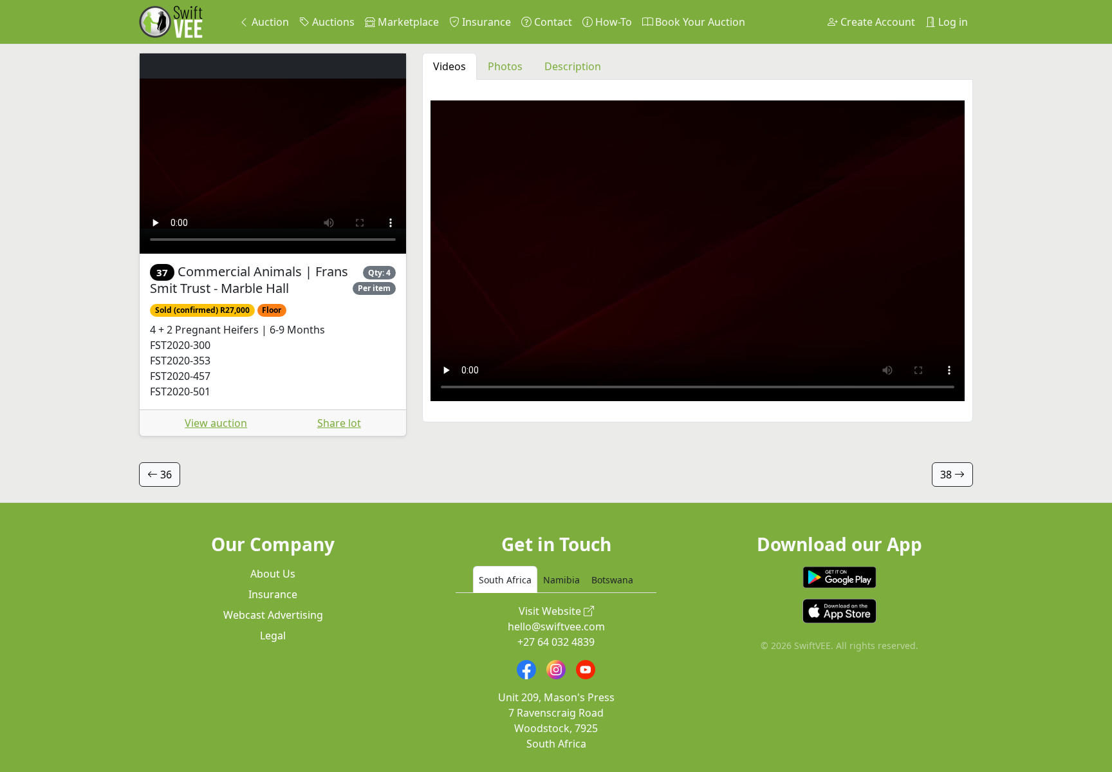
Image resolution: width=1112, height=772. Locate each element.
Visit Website (551, 611)
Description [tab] (572, 66)
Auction (269, 22)
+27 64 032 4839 (556, 642)
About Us (272, 574)
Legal (273, 635)
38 (947, 474)
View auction (216, 423)
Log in (952, 22)
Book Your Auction (699, 22)
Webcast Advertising (273, 615)
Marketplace (407, 22)
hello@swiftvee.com (556, 626)
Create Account (876, 22)
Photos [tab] (505, 66)
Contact (552, 22)
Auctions (332, 22)
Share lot (339, 423)
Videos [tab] (449, 66)
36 (165, 474)
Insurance (485, 22)
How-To (612, 22)
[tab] (505, 579)
